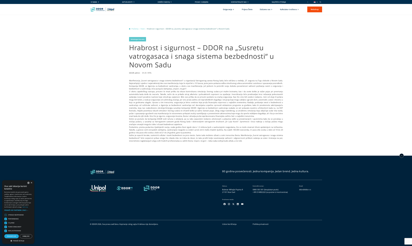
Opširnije (25, 207)
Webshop (315, 9)
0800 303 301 (258, 189)
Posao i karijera (201, 2)
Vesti (143, 29)
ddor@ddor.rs (305, 189)
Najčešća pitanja (279, 2)
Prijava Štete (247, 9)
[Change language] (315, 2)
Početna (135, 29)
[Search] (320, 2)
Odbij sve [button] (26, 236)
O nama (94, 2)
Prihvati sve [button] (11, 236)
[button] (18, 210)
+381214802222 (259, 192)
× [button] (31, 183)
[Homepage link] (102, 9)
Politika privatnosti (260, 224)
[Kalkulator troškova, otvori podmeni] (298, 9)
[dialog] (18, 212)
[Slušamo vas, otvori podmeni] (272, 9)
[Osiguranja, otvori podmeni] (234, 9)
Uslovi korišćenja (229, 224)
